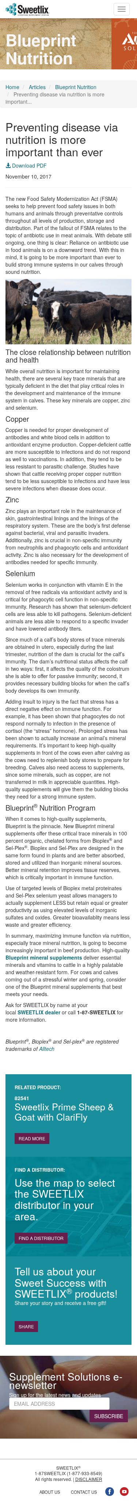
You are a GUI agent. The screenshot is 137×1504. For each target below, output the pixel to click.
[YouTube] (124, 1490)
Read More (32, 1138)
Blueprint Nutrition (75, 87)
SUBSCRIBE (108, 1416)
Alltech (46, 1048)
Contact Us (84, 1492)
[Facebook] (109, 1490)
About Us (49, 1492)
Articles (37, 87)
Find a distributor (41, 1238)
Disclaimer (88, 1479)
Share (26, 1326)
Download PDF (29, 165)
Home (12, 87)
